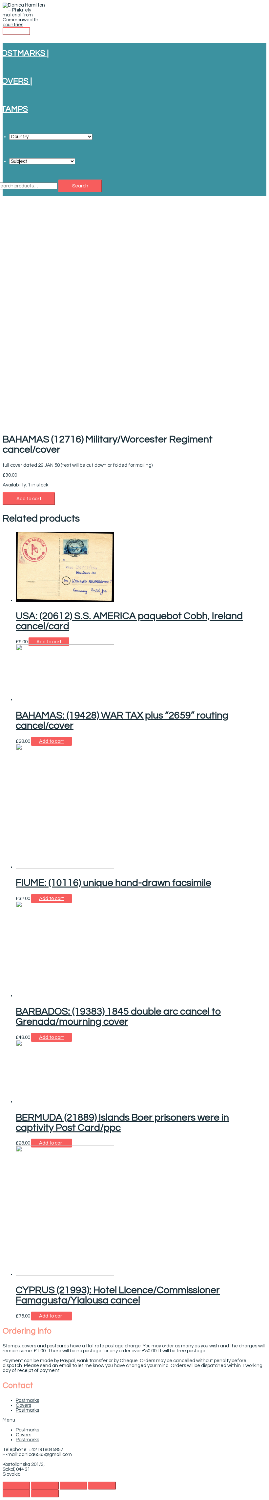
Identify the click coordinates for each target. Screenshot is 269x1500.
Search (80, 185)
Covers (23, 1405)
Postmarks (27, 1400)
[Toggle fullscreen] (73, 1485)
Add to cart (28, 498)
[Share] (45, 1485)
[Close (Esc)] (16, 1485)
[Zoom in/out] (102, 1485)
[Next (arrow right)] (45, 1493)
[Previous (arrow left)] (16, 1493)
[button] (134, 1420)
